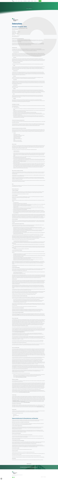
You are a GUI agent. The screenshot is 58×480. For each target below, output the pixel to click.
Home (27, 8)
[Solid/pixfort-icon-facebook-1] (12, 477)
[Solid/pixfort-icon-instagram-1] (14, 477)
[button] (1, 478)
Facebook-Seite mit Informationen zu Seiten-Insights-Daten (19, 401)
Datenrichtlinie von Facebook (16, 400)
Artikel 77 (18, 314)
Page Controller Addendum (27, 402)
